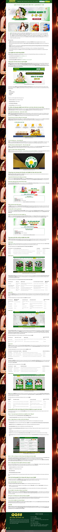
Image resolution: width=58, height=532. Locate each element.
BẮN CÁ (29, 1)
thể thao (11, 393)
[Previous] (10, 14)
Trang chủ (19, 1)
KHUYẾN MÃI (37, 1)
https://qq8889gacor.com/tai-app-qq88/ (26, 59)
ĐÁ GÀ (31, 1)
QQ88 (11, 33)
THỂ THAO (25, 1)
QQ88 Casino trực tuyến (12, 243)
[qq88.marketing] (12, 1)
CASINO (22, 1)
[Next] (48, 14)
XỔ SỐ (33, 1)
